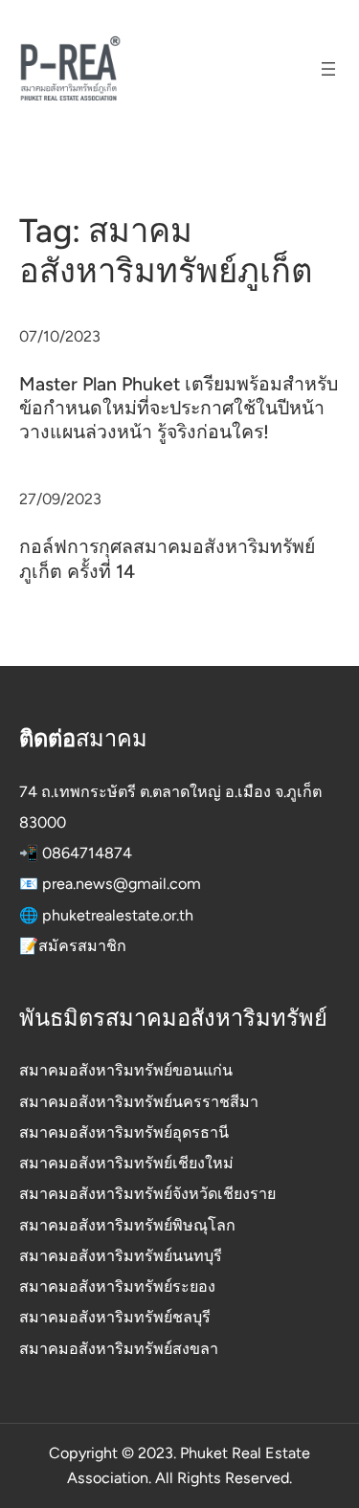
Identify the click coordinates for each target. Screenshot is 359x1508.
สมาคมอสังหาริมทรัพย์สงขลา (118, 1349)
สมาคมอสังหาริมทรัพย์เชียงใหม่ (126, 1163)
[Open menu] (328, 68)
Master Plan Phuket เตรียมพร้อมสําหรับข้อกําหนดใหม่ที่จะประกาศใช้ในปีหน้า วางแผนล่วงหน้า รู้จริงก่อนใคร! (178, 408)
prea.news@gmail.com (121, 884)
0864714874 (87, 853)
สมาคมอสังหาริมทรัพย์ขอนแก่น (126, 1070)
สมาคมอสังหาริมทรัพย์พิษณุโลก (127, 1225)
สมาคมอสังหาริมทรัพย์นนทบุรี (120, 1256)
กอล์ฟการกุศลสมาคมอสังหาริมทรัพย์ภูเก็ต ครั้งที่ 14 (167, 558)
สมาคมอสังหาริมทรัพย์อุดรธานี (124, 1132)
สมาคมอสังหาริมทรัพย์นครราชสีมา (138, 1102)
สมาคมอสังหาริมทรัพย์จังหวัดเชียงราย (147, 1194)
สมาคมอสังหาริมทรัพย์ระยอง (117, 1286)
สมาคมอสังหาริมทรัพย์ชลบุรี (115, 1317)
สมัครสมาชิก (82, 946)
